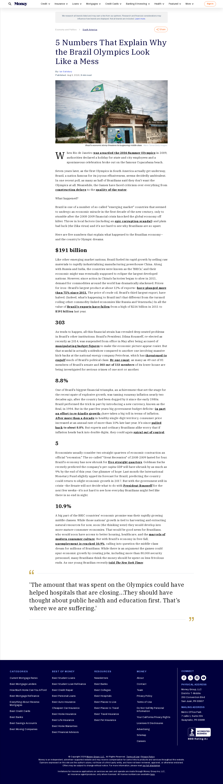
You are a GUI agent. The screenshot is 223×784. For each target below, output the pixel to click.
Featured (173, 4)
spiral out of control (149, 432)
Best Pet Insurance (105, 720)
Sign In (210, 4)
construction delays (70, 190)
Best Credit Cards (20, 711)
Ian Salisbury (65, 71)
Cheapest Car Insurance (66, 708)
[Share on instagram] (197, 677)
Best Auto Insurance (64, 702)
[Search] (10, 4)
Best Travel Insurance (106, 714)
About (140, 678)
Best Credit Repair (62, 690)
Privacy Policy (144, 696)
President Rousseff (137, 485)
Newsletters (101, 678)
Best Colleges (102, 690)
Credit (44, 4)
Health (157, 4)
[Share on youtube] (203, 677)
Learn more (140, 19)
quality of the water (111, 190)
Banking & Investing (136, 4)
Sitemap (141, 735)
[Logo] (21, 4)
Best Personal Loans (64, 696)
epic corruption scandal (133, 221)
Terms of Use (144, 702)
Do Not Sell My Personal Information (150, 709)
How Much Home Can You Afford (28, 690)
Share (162, 29)
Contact (142, 684)
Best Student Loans (63, 678)
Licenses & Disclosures (150, 723)
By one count (120, 360)
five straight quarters (125, 462)
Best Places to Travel (106, 708)
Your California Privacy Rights (153, 717)
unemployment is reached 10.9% (80, 544)
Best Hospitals (103, 696)
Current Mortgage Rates (24, 678)
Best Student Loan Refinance (69, 684)
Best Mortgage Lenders (23, 684)
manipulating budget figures (77, 346)
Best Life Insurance (63, 720)
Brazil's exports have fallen (88, 306)
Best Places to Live (105, 702)
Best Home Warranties (64, 726)
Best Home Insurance (64, 714)
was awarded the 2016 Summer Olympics (124, 153)
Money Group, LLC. (96, 757)
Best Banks (16, 717)
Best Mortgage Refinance (24, 696)
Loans (75, 4)
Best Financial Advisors (65, 732)
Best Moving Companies (24, 729)
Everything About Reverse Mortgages (24, 703)
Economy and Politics (65, 30)
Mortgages (92, 4)
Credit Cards (112, 4)
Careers (141, 741)
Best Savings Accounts (23, 723)
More (188, 4)
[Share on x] (190, 677)
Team (140, 690)
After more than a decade (74, 418)
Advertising (143, 729)
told (126, 562)
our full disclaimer (151, 765)
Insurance (60, 4)
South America (90, 30)
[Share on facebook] (184, 677)
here (152, 774)
